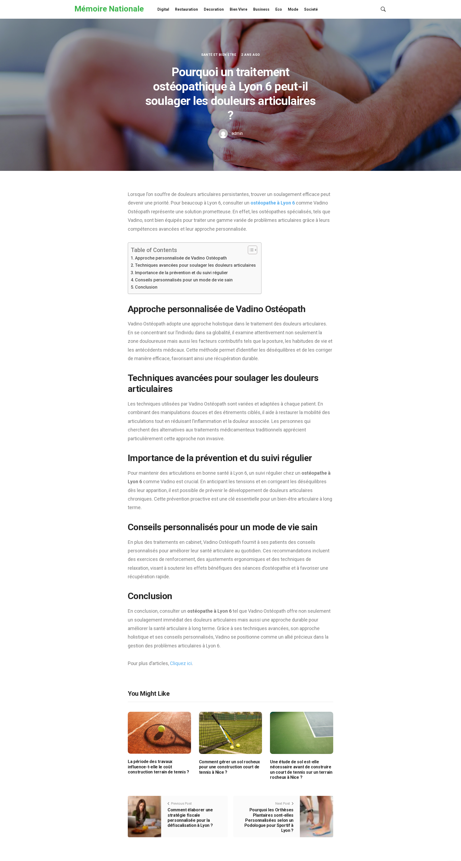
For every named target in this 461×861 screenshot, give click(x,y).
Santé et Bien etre (218, 55)
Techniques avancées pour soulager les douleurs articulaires (195, 265)
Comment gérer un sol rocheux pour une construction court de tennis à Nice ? (229, 766)
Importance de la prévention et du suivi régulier (181, 272)
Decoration (214, 9)
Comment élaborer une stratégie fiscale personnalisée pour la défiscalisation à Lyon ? (190, 817)
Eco (278, 9)
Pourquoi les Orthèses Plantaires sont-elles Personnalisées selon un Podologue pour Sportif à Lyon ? (268, 820)
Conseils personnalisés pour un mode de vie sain (184, 279)
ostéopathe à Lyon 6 (273, 203)
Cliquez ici (181, 663)
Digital (163, 9)
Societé (311, 9)
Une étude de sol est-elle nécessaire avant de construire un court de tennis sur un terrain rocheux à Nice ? (301, 769)
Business (261, 9)
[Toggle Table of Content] (250, 249)
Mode (293, 9)
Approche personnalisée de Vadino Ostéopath (181, 258)
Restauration (186, 9)
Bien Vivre (238, 9)
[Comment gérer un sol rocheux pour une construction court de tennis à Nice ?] (230, 732)
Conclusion (146, 287)
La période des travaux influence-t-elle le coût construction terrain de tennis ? (158, 766)
